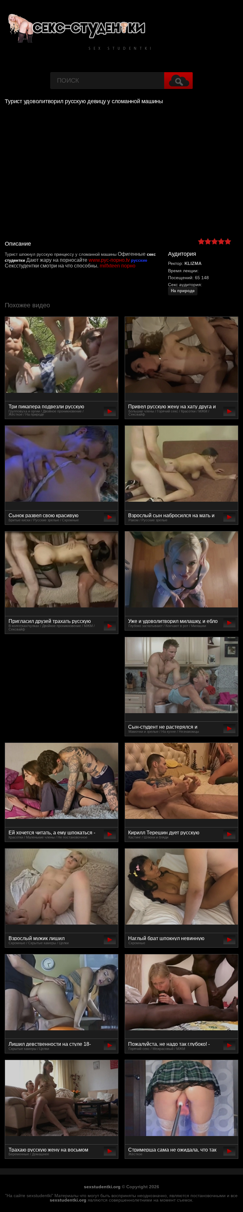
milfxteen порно (117, 265)
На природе (183, 290)
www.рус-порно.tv (109, 260)
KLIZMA (193, 263)
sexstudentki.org (102, 1186)
